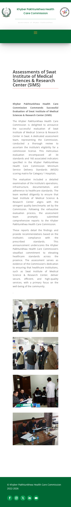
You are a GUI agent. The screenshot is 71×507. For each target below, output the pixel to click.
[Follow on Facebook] (9, 498)
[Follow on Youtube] (36, 498)
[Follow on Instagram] (16, 498)
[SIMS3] (35, 368)
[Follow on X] (23, 498)
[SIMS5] (35, 444)
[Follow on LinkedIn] (29, 498)
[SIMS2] (35, 331)
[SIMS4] (35, 406)
